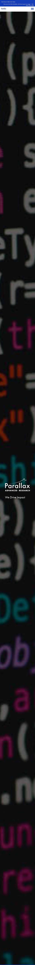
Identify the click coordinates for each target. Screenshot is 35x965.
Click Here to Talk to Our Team (8, 2)
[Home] (3, 9)
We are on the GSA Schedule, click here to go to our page (16, 4)
